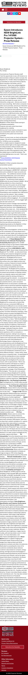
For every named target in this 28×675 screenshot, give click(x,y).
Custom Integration (7, 668)
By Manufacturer (6, 655)
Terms (3, 666)
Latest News (5, 661)
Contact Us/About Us (7, 641)
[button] (14, 22)
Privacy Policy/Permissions (9, 643)
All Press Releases (8, 43)
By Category (5, 653)
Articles (3, 670)
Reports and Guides (7, 663)
